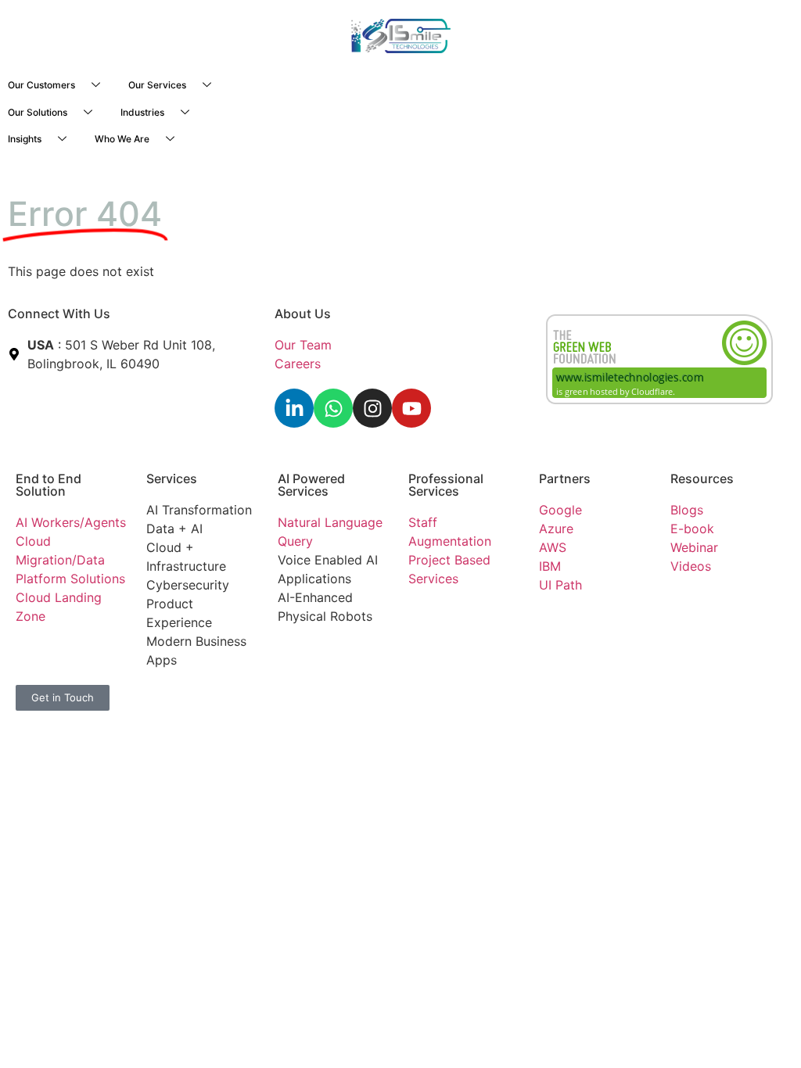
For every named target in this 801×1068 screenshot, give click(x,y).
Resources (702, 478)
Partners (565, 478)
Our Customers (41, 85)
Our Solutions (37, 112)
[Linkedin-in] (294, 408)
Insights (24, 139)
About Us (303, 313)
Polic (337, 694)
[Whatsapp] (333, 408)
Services (171, 478)
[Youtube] (411, 408)
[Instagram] (372, 408)
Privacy (299, 694)
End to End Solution (48, 485)
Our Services (157, 85)
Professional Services (445, 485)
